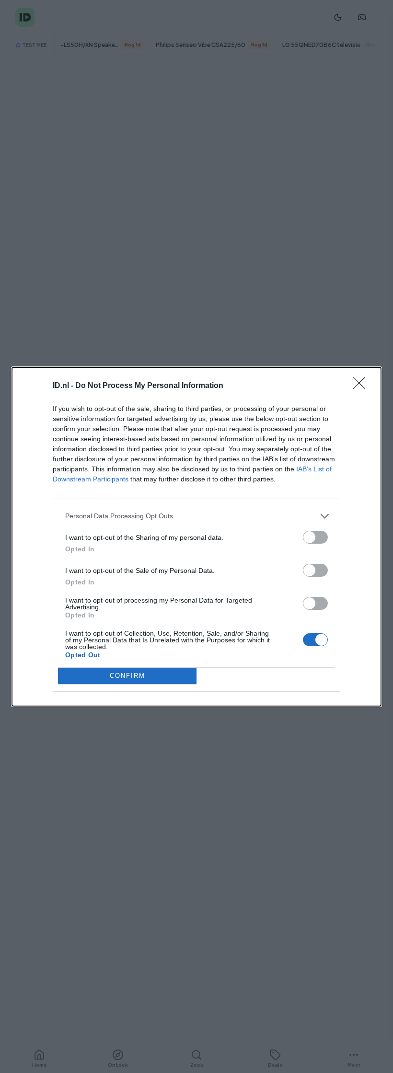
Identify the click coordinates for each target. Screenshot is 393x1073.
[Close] (362, 386)
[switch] (315, 537)
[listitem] (196, 516)
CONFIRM (127, 675)
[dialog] (196, 536)
